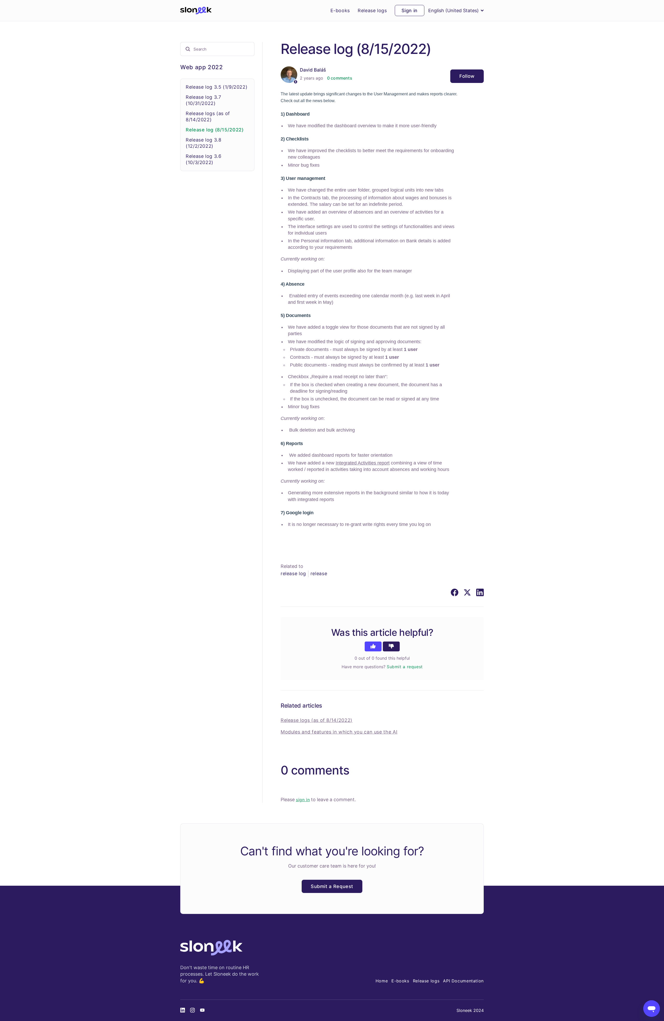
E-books (340, 10)
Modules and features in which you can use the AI (339, 732)
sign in (303, 799)
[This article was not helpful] (391, 646)
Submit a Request (332, 886)
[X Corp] (467, 592)
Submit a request (405, 666)
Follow (467, 76)
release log (293, 573)
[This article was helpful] (373, 646)
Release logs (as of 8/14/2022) (316, 720)
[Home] (196, 11)
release (318, 573)
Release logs (372, 10)
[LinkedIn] (480, 592)
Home (382, 980)
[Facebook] (454, 592)
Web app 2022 (201, 67)
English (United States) (453, 10)
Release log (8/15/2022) (215, 129)
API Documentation (463, 980)
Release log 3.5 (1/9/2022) (216, 87)
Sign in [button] (410, 10)
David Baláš (313, 70)
